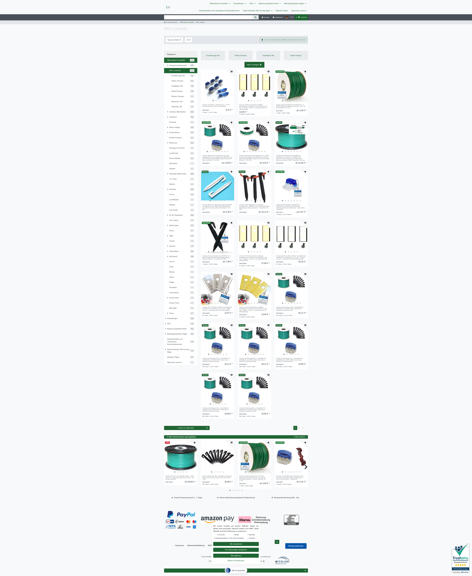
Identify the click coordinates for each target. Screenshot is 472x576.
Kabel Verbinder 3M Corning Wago (256, 11)
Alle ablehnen (236, 556)
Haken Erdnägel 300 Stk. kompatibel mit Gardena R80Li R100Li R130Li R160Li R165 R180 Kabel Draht (217, 477)
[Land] (286, 17)
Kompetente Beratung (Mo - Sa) (286, 498)
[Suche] (255, 17)
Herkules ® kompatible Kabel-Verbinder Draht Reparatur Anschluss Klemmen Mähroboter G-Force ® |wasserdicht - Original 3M (290, 477)
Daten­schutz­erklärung (195, 545)
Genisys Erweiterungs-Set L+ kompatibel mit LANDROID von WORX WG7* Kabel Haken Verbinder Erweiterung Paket (215, 409)
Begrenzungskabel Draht (269, 3)
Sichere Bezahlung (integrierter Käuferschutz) (237, 498)
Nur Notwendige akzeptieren (236, 550)
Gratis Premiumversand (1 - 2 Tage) (188, 498)
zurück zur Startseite (186, 428)
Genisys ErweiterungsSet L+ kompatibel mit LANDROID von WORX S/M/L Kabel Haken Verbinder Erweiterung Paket (252, 409)
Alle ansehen (300, 437)
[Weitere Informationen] (277, 542)
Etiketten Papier (282, 11)
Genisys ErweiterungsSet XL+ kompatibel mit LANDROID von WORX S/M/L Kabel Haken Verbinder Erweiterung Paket (252, 360)
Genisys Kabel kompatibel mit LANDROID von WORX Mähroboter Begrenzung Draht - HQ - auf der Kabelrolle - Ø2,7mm (290, 106)
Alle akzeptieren (236, 544)
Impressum (179, 545)
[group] (217, 86)
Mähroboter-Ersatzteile (219, 3)
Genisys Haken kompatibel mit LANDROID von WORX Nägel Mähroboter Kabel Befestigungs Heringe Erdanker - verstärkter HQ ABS (216, 257)
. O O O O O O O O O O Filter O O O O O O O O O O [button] (284, 40)
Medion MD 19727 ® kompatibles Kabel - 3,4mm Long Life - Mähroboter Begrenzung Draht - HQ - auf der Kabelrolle (179, 477)
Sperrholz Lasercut (298, 11)
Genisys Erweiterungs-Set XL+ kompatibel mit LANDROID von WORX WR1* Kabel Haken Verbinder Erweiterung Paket (289, 308)
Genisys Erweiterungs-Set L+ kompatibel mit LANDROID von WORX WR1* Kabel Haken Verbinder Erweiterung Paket (289, 360)
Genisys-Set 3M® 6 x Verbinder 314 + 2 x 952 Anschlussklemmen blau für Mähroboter (216, 105)
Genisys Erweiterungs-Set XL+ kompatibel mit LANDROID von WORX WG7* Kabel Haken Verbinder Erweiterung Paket (216, 360)
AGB (209, 545)
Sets (252, 3)
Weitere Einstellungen (236, 561)
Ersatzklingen (238, 3)
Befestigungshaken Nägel (294, 3)
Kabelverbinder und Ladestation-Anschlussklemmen (219, 11)
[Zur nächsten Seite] (306, 428)
